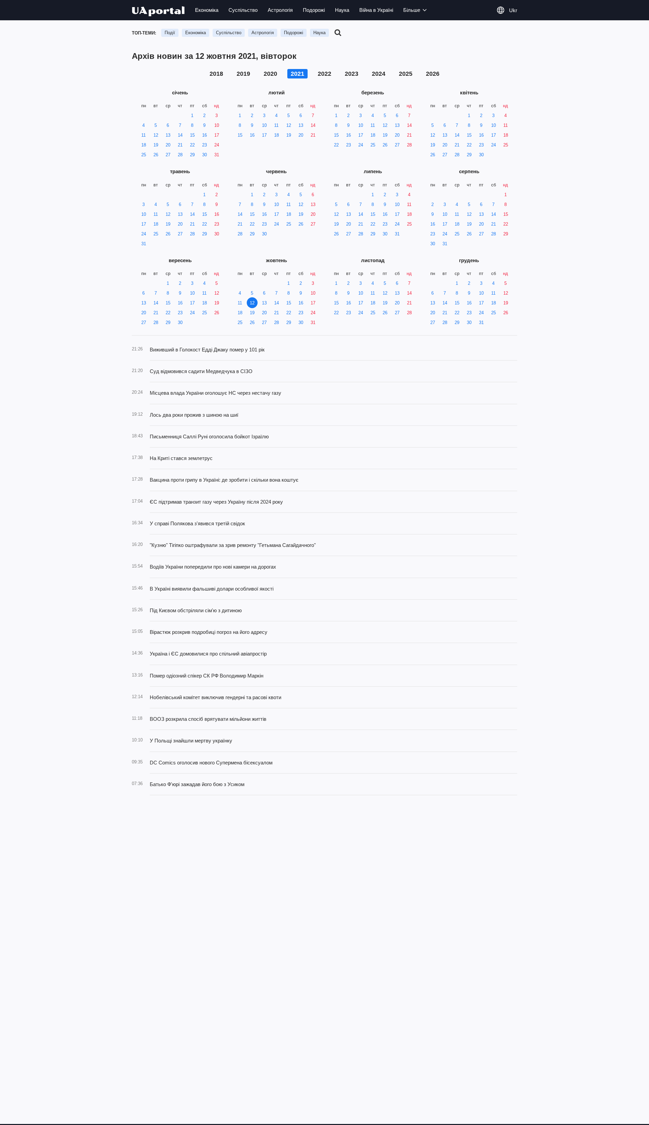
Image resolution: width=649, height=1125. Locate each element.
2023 (351, 73)
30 (204, 154)
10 (216, 125)
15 (192, 135)
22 (192, 144)
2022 (324, 73)
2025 (405, 73)
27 (168, 154)
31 (216, 154)
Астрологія (280, 10)
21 (180, 144)
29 (192, 154)
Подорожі (314, 10)
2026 (432, 73)
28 (180, 154)
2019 (243, 73)
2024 (378, 73)
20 (168, 144)
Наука (342, 10)
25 (143, 154)
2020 (270, 73)
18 (143, 144)
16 (204, 135)
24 (216, 144)
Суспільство (243, 10)
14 (180, 135)
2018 (216, 73)
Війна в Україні (376, 10)
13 (168, 135)
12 (155, 135)
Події (170, 32)
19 (155, 144)
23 (204, 144)
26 (155, 154)
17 (216, 135)
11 (143, 135)
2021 (297, 73)
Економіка (206, 10)
